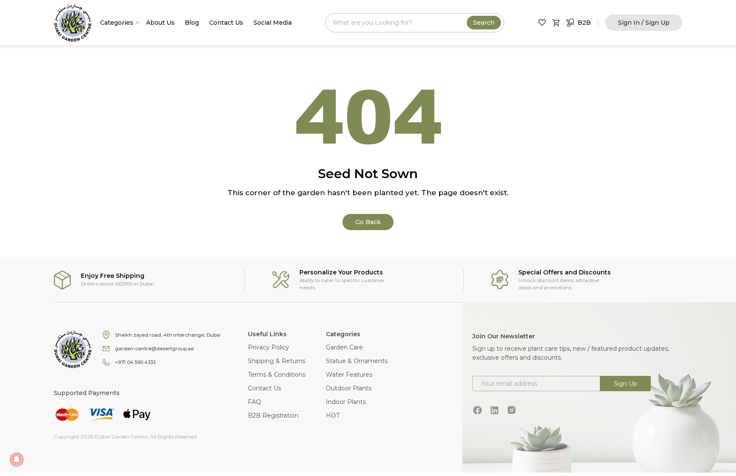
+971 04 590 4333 (135, 362)
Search (483, 22)
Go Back (368, 222)
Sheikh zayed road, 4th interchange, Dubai (168, 335)
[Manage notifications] (16, 459)
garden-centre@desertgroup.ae (154, 349)
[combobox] (414, 22)
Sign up (625, 383)
